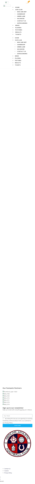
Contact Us (21, 21)
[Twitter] (9, 462)
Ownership (21, 14)
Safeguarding (22, 23)
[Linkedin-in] (5, 462)
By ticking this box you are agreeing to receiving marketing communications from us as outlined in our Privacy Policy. (17, 421)
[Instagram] (18, 462)
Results (18, 32)
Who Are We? (22, 12)
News (17, 25)
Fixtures (18, 30)
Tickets (18, 34)
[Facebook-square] (14, 462)
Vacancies (20, 18)
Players (18, 27)
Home (17, 7)
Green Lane (21, 16)
